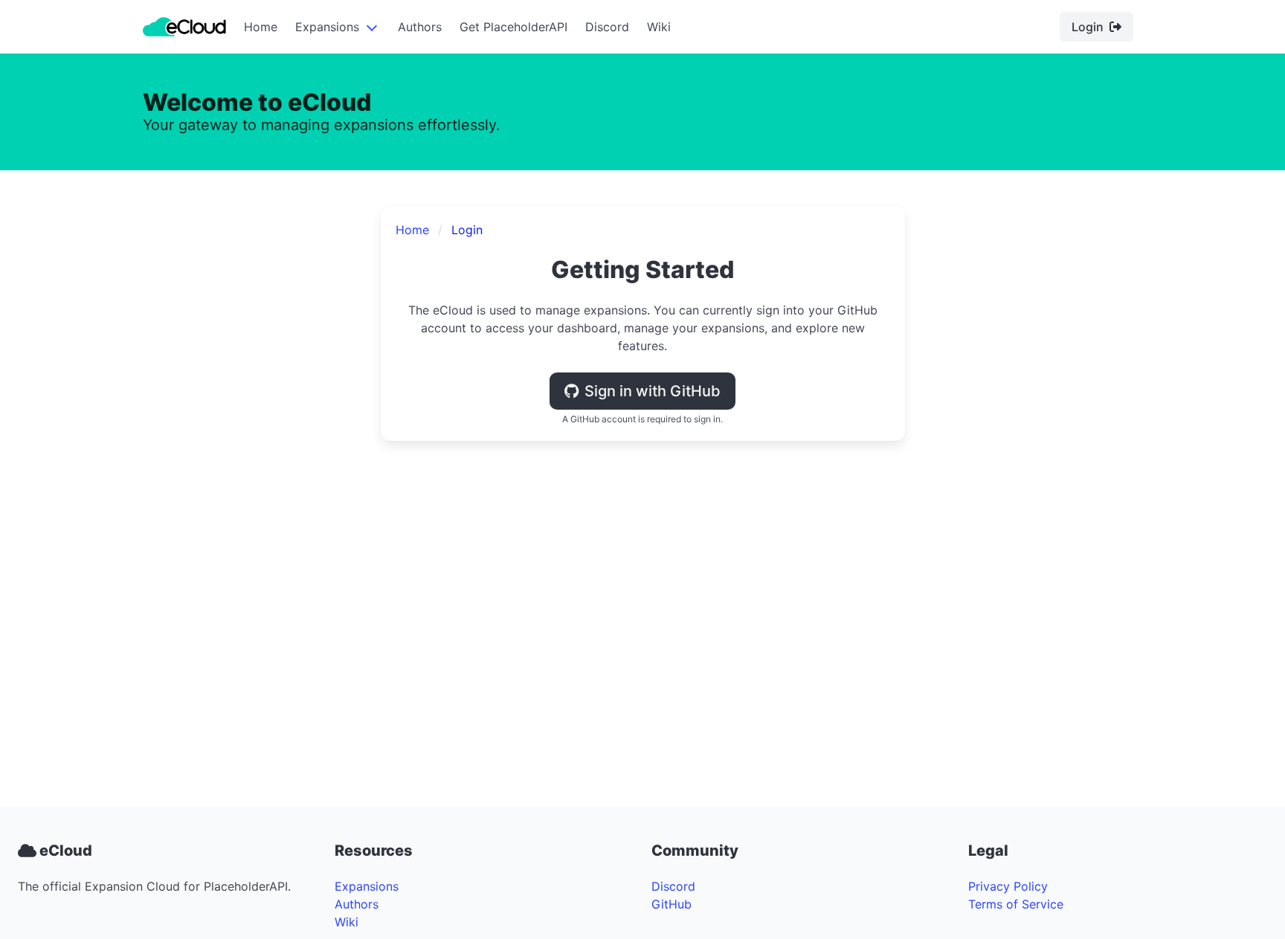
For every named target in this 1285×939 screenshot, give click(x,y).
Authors (420, 26)
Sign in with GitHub (652, 391)
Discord (607, 26)
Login (1088, 26)
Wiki (659, 26)
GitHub (671, 904)
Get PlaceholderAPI (513, 26)
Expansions (327, 26)
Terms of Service (1015, 904)
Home (260, 26)
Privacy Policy (1008, 886)
